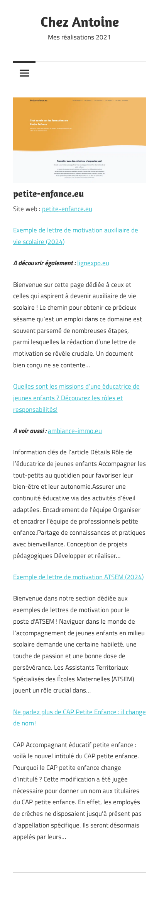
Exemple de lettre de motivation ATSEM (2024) (78, 577)
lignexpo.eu (93, 263)
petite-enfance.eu (67, 209)
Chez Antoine (80, 21)
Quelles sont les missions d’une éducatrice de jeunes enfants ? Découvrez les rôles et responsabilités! (76, 398)
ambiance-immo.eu (75, 431)
